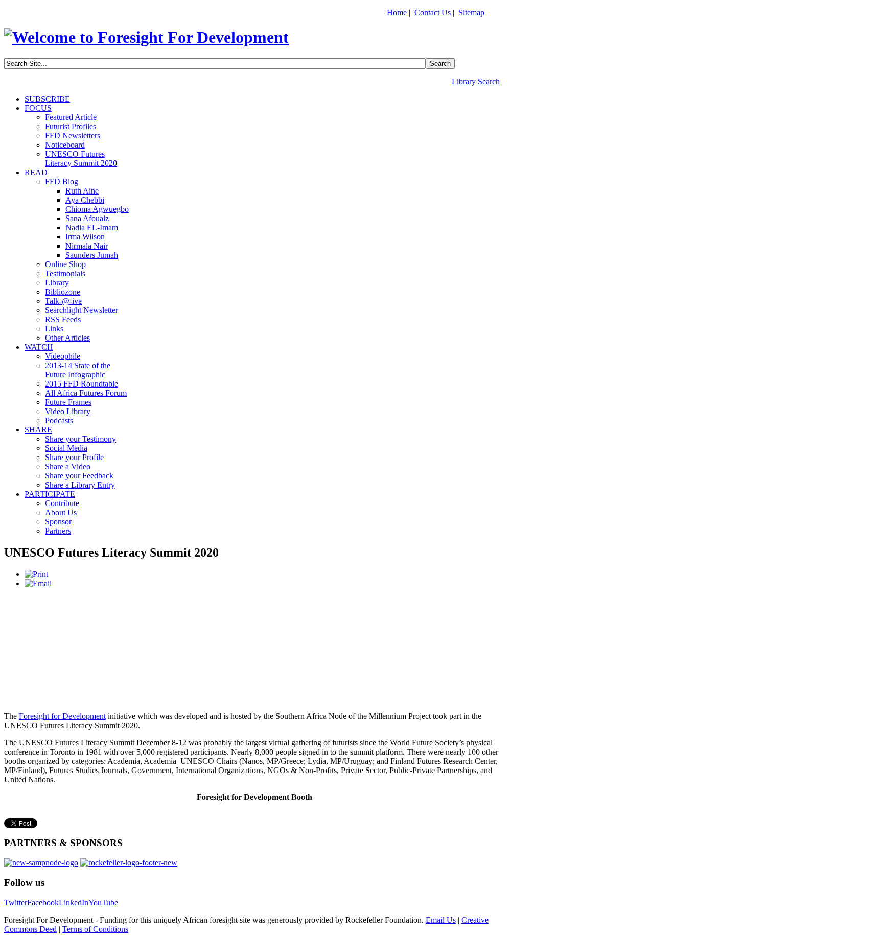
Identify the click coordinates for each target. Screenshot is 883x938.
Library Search (476, 81)
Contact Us (432, 12)
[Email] (38, 583)
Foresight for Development (62, 716)
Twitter (15, 902)
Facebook (43, 902)
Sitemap (471, 12)
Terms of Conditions (95, 929)
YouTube (103, 902)
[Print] (36, 574)
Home (397, 12)
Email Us (441, 920)
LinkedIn (73, 902)
